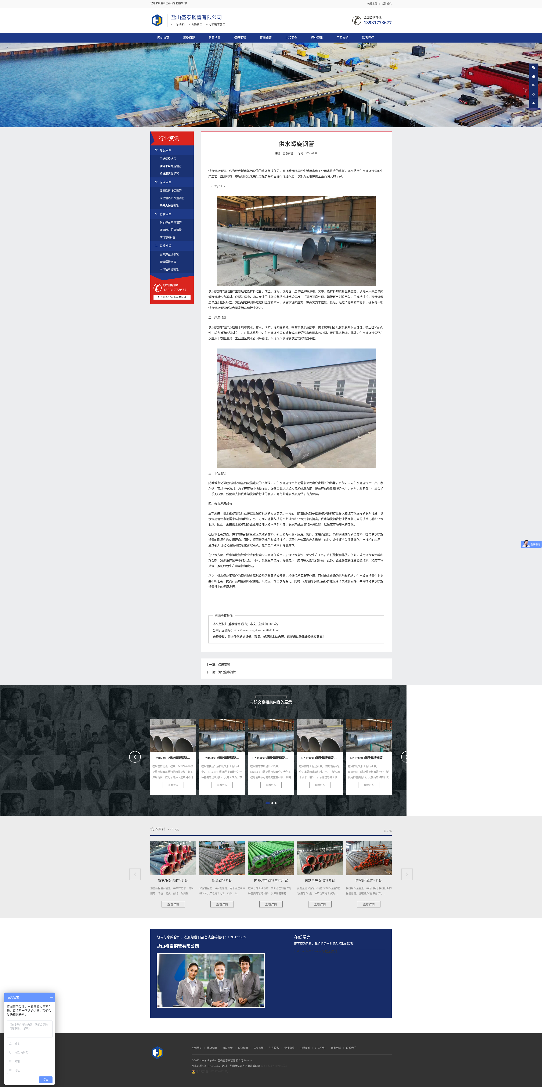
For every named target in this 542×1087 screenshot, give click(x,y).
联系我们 (368, 37)
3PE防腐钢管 (167, 237)
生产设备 (274, 1048)
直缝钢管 (266, 37)
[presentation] (135, 757)
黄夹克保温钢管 (169, 205)
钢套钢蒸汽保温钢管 (172, 198)
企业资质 (289, 1048)
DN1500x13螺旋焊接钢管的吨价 (328, 734)
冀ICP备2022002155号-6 (274, 1066)
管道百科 (158, 829)
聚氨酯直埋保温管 (171, 190)
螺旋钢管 (189, 37)
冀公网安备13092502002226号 (211, 1071)
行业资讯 (317, 37)
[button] (266, 803)
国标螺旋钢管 (168, 158)
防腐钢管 (214, 37)
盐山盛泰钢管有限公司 (196, 17)
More (388, 830)
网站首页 (163, 37)
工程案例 (291, 37)
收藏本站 (372, 3)
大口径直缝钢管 (169, 269)
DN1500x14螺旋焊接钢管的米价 (230, 734)
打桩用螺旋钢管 (169, 173)
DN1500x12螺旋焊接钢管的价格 (377, 734)
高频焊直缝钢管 (169, 254)
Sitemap (248, 1060)
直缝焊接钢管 (168, 261)
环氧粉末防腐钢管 (171, 229)
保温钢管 (240, 37)
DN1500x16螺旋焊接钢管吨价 (179, 734)
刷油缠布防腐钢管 (171, 222)
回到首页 (197, 1048)
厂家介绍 (342, 37)
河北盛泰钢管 (227, 672)
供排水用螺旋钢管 (171, 166)
